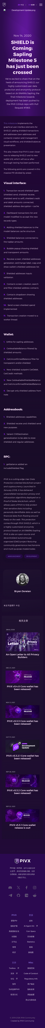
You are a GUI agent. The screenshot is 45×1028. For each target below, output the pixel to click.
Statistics (31, 942)
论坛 (12, 979)
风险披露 (30, 994)
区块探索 (30, 936)
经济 (14, 952)
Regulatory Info (31, 979)
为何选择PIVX (14, 989)
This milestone (10, 123)
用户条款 (30, 984)
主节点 (14, 942)
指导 (14, 984)
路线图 (30, 952)
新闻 (31, 947)
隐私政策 (30, 989)
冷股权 (14, 936)
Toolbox (12, 968)
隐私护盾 (14, 926)
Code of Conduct (31, 973)
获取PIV (14, 921)
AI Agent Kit (29, 926)
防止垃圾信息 (31, 1000)
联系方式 (14, 994)
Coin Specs (31, 931)
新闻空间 (30, 968)
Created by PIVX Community (22, 1021)
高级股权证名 (14, 931)
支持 (12, 973)
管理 (14, 947)
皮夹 (31, 921)
